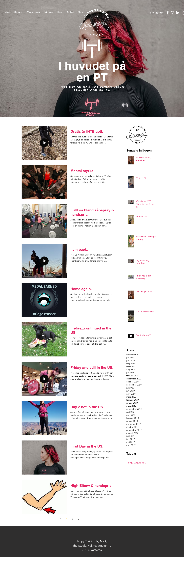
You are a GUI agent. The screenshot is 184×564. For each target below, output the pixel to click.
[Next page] (78, 518)
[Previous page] (60, 518)
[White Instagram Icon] (172, 13)
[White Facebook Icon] (167, 13)
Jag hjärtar (96, 561)
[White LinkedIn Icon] (178, 13)
